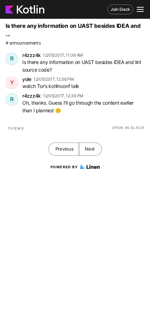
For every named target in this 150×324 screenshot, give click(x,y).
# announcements (23, 43)
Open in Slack (128, 127)
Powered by (64, 167)
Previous (64, 149)
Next (90, 149)
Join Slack (120, 9)
